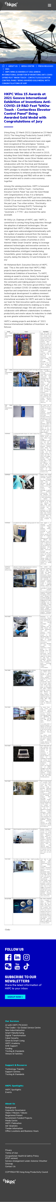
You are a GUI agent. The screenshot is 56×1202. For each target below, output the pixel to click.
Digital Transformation (15, 1035)
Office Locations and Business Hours (22, 1131)
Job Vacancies (11, 1125)
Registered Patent (14, 1115)
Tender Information (14, 1128)
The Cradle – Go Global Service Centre (23, 1027)
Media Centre (11, 1120)
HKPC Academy (12, 1043)
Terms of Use (11, 1153)
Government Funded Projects (18, 1118)
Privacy (8, 1150)
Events (8, 1092)
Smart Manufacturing (14, 1032)
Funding (8, 1048)
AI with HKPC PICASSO (16, 1025)
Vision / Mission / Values (16, 1112)
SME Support (11, 1045)
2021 (7, 69)
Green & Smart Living (14, 1040)
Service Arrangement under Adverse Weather (26, 1161)
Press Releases (45, 66)
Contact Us (10, 1166)
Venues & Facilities (14, 1053)
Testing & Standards (14, 1051)
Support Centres (12, 1071)
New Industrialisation (15, 1030)
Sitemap (9, 1164)
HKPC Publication (13, 1123)
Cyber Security (11, 1038)
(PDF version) (11, 1158)
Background (10, 1107)
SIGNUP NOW (14, 996)
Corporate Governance (15, 1110)
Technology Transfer (14, 1069)
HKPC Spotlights (13, 1089)
